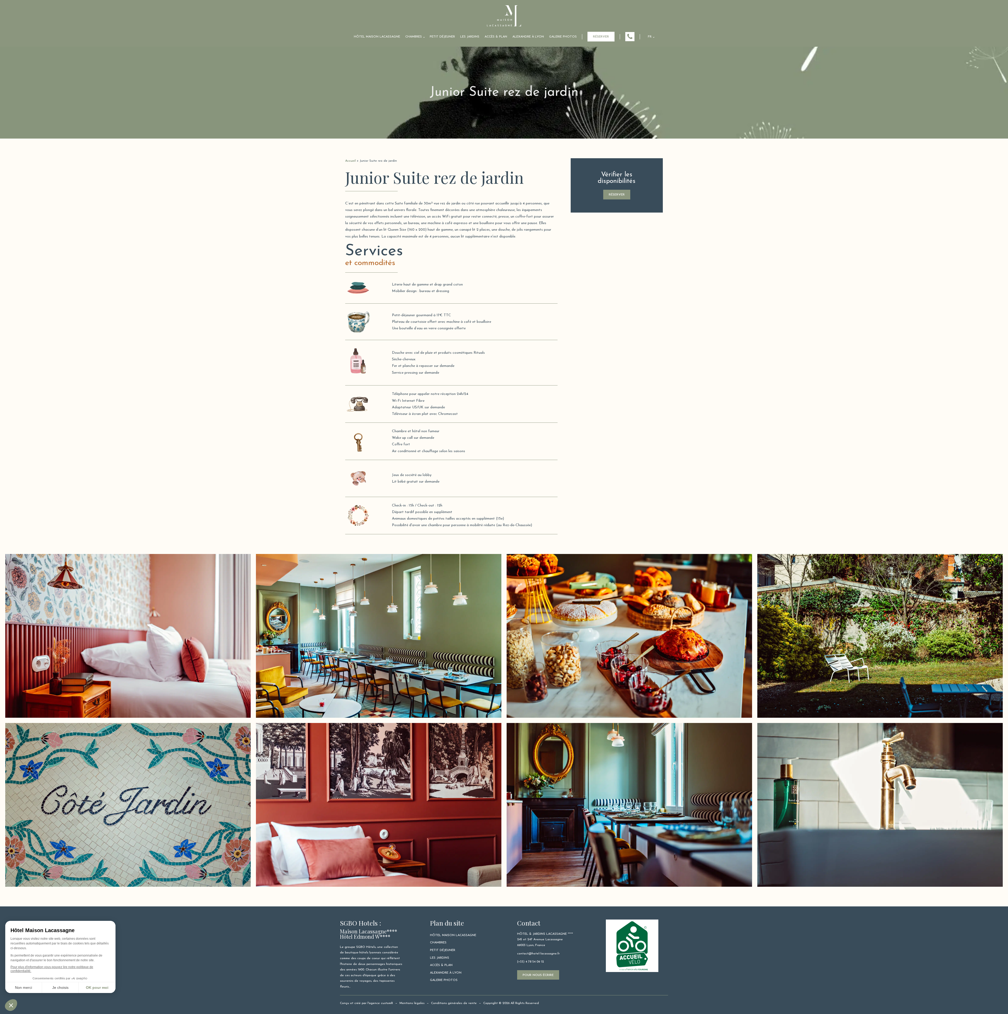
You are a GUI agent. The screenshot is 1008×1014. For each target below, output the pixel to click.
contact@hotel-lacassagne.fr (538, 953)
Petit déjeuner (442, 36)
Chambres (413, 36)
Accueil (350, 160)
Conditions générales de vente (454, 1003)
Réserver (601, 36)
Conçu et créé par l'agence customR (366, 1003)
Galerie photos (563, 36)
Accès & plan (496, 36)
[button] (629, 36)
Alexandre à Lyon (528, 36)
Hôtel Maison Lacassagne (377, 36)
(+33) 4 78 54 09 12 (530, 961)
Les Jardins (469, 36)
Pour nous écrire (538, 975)
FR (650, 36)
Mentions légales (412, 1003)
